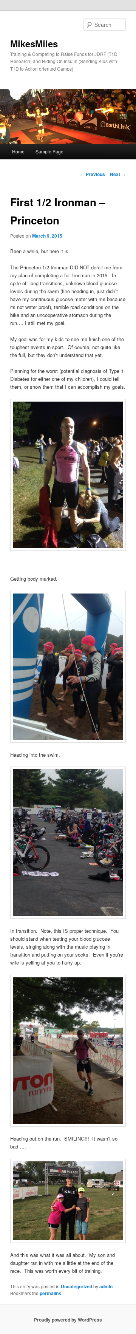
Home (18, 151)
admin (106, 1286)
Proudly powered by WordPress (68, 1319)
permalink (50, 1293)
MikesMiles (34, 43)
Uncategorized (76, 1286)
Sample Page (49, 151)
